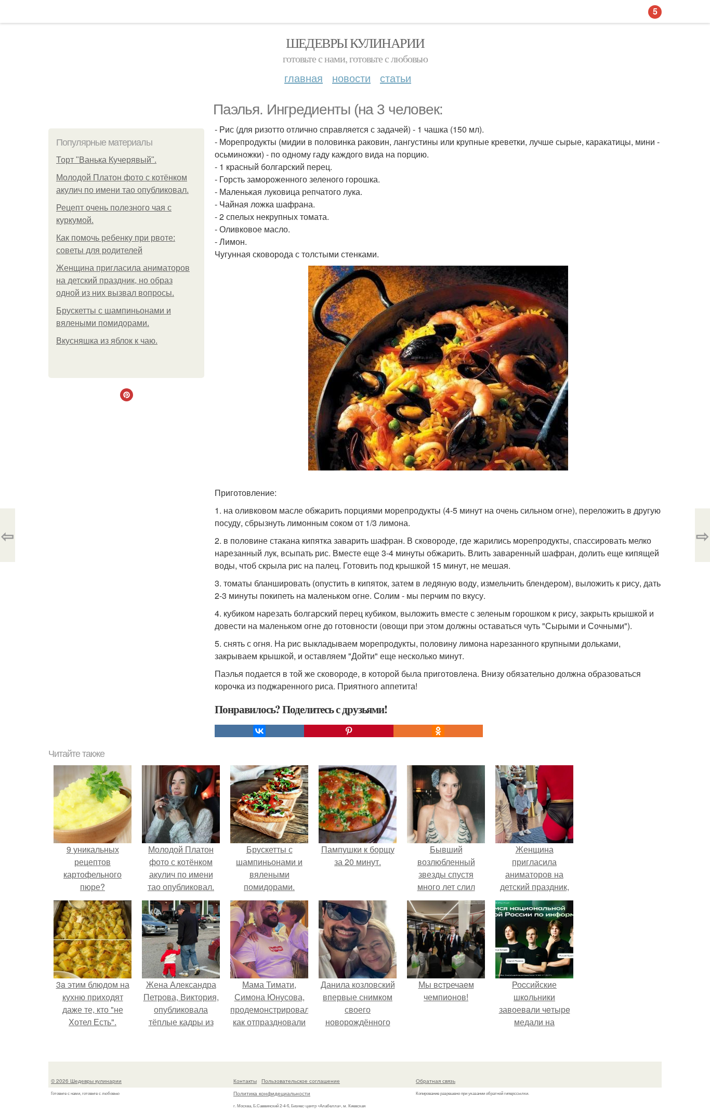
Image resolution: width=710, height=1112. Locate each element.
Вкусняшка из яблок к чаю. (106, 340)
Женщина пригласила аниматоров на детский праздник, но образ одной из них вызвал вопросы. (123, 280)
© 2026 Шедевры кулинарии (86, 1080)
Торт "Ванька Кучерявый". (106, 159)
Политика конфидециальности (271, 1093)
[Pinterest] (348, 731)
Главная (303, 77)
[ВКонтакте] (259, 731)
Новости (351, 77)
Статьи (395, 77)
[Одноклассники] (438, 731)
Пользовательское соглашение (300, 1080)
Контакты (245, 1080)
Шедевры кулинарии (355, 42)
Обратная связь (435, 1080)
